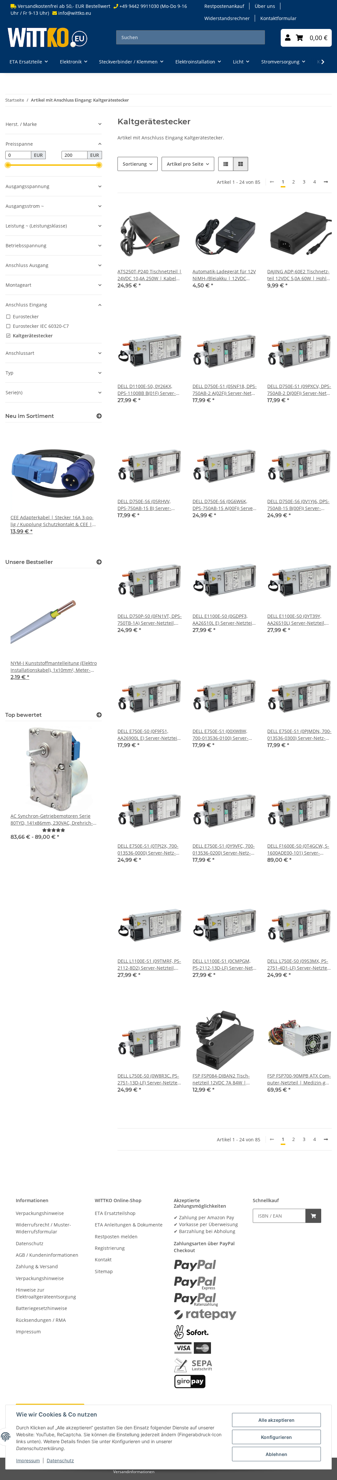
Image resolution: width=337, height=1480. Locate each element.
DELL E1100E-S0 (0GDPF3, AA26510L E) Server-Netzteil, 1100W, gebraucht (223, 619)
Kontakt (103, 1259)
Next (85, 489)
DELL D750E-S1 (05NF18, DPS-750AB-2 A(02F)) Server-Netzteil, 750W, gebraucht (225, 390)
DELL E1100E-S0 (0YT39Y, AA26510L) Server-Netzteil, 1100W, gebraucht (296, 619)
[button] (287, 38)
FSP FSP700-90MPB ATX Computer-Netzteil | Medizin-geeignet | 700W (299, 1079)
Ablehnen (276, 1454)
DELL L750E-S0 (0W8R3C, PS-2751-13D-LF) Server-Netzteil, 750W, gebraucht (149, 1079)
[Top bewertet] (99, 715)
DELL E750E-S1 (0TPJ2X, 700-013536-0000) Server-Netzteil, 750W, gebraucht (147, 849)
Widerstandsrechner (227, 18)
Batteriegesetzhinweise (41, 1308)
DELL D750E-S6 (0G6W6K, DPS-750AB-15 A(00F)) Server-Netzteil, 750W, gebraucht (224, 505)
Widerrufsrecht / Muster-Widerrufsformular (43, 1228)
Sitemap (104, 1271)
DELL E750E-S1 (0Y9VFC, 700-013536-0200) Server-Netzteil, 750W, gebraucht (224, 849)
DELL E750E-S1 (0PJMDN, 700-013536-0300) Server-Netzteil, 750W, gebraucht (299, 734)
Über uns (265, 6)
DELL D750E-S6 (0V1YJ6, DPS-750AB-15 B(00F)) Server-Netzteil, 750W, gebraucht (298, 505)
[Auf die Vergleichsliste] (171, 214)
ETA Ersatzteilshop (115, 1213)
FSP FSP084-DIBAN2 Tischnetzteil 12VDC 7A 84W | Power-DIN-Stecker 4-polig (221, 1079)
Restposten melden (116, 1236)
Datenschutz (60, 1460)
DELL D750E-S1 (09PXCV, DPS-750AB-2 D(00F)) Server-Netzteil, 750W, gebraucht (299, 390)
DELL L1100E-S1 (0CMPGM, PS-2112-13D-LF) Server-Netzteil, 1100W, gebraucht (225, 964)
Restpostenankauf (224, 6)
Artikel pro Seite (185, 164)
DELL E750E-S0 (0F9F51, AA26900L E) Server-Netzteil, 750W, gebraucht (148, 734)
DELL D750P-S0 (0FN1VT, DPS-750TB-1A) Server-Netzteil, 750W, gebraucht (149, 619)
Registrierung (110, 1248)
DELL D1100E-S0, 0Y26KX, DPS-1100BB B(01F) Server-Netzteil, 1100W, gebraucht (147, 390)
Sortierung (135, 164)
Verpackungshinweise (40, 1213)
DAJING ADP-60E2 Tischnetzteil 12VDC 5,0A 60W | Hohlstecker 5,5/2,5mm (298, 275)
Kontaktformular (278, 18)
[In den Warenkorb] (313, 1216)
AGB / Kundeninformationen (47, 1255)
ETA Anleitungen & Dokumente (129, 1225)
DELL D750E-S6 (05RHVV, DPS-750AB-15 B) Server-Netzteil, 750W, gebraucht (145, 505)
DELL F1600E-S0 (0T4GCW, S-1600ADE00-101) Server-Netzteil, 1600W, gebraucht (298, 849)
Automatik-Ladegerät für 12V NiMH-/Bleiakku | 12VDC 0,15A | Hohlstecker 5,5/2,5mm (224, 275)
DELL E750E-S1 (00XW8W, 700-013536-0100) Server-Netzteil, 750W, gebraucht (221, 734)
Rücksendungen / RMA (41, 1320)
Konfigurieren (276, 1437)
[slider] (8, 165)
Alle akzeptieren (276, 1420)
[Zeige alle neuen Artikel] (99, 416)
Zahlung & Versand (37, 1266)
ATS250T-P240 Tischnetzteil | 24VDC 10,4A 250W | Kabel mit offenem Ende (149, 275)
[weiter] (326, 181)
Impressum (28, 1460)
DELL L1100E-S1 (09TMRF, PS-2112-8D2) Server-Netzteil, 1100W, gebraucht (149, 964)
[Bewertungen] (53, 830)
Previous (21, 489)
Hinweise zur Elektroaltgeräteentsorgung (46, 1293)
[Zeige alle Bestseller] (99, 562)
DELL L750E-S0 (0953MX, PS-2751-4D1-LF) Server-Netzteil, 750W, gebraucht (299, 964)
